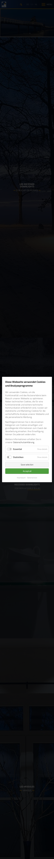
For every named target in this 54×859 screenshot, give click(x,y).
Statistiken (18, 457)
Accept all (27, 471)
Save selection (27, 464)
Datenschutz (32, 477)
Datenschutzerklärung (23, 442)
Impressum (21, 477)
